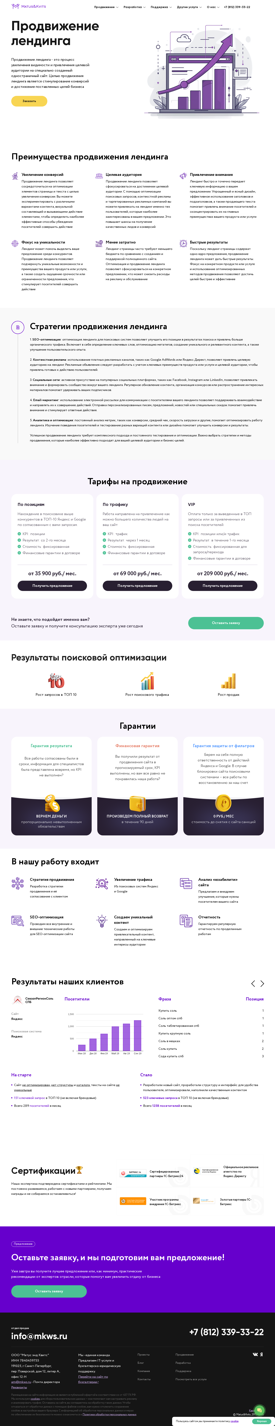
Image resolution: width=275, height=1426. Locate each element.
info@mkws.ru (39, 1336)
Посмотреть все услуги (191, 1379)
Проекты (144, 1355)
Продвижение (184, 1355)
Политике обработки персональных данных (109, 1414)
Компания (144, 1371)
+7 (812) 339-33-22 (237, 7)
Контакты (144, 1379)
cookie (234, 1421)
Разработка (183, 1363)
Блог (141, 1363)
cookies (35, 1399)
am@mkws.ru (21, 1382)
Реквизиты (19, 1387)
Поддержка (183, 1371)
